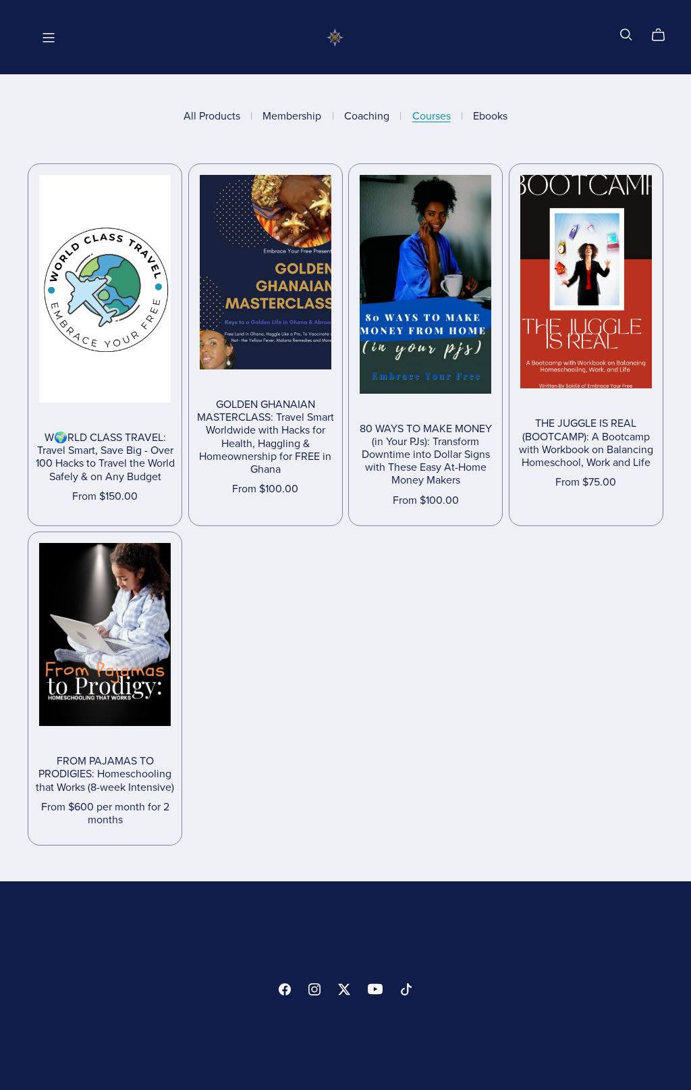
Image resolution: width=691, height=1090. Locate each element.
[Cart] (664, 35)
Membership (291, 116)
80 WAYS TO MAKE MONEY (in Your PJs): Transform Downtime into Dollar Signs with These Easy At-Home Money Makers (426, 455)
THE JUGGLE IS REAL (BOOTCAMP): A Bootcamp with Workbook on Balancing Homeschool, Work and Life (586, 443)
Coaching (366, 116)
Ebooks (490, 116)
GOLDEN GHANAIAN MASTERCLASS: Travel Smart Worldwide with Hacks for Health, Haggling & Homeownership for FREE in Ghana (265, 437)
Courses (431, 116)
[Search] (626, 34)
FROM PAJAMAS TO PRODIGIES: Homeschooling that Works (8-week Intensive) (105, 774)
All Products (212, 116)
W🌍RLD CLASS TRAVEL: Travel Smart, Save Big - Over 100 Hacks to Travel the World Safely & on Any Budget (105, 457)
